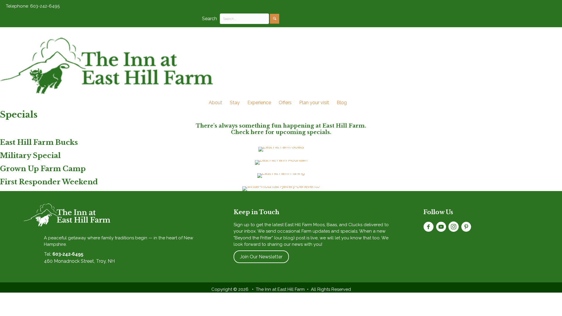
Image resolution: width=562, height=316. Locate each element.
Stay (235, 102)
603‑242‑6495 (67, 254)
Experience (259, 102)
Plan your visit (314, 102)
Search (209, 18)
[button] (274, 19)
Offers (285, 102)
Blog (342, 102)
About (215, 102)
